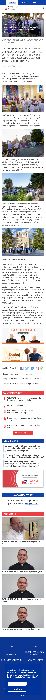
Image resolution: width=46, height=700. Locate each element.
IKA (32, 81)
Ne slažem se (17, 689)
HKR (34, 2)
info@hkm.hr (31, 503)
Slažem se (17, 684)
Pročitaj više (21, 433)
